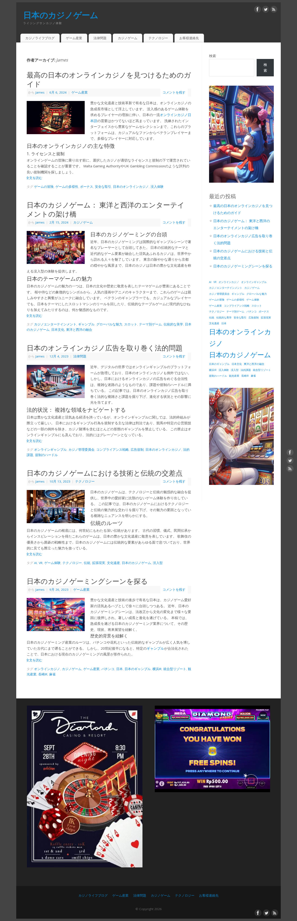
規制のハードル (46, 455)
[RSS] (273, 9)
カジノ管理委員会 (81, 450)
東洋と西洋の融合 (79, 330)
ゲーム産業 (74, 38)
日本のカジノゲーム (60, 15)
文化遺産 (113, 563)
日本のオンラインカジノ (131, 187)
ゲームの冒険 (44, 187)
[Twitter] (265, 9)
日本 (119, 669)
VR (40, 563)
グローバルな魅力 (109, 324)
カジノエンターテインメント (55, 324)
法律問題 (100, 38)
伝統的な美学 (173, 324)
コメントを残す (174, 92)
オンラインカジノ (47, 669)
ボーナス (86, 187)
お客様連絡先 (189, 38)
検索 (212, 55)
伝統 (87, 563)
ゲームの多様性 (66, 187)
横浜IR (156, 669)
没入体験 (157, 187)
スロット (130, 324)
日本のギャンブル (138, 669)
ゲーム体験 (52, 563)
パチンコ (107, 669)
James (62, 60)
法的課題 (246, 370)
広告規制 (137, 450)
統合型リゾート (174, 669)
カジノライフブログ (40, 38)
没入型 (158, 563)
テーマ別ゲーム (150, 324)
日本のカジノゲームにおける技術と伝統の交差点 (105, 473)
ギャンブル (86, 324)
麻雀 (52, 674)
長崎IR (42, 674)
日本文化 (57, 330)
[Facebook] (257, 9)
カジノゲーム (127, 38)
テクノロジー (158, 38)
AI (35, 563)
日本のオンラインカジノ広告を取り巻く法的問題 (105, 348)
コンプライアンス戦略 (112, 450)
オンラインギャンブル (50, 450)
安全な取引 (103, 187)
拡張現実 (98, 563)
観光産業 (234, 375)
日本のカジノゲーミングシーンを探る (87, 581)
